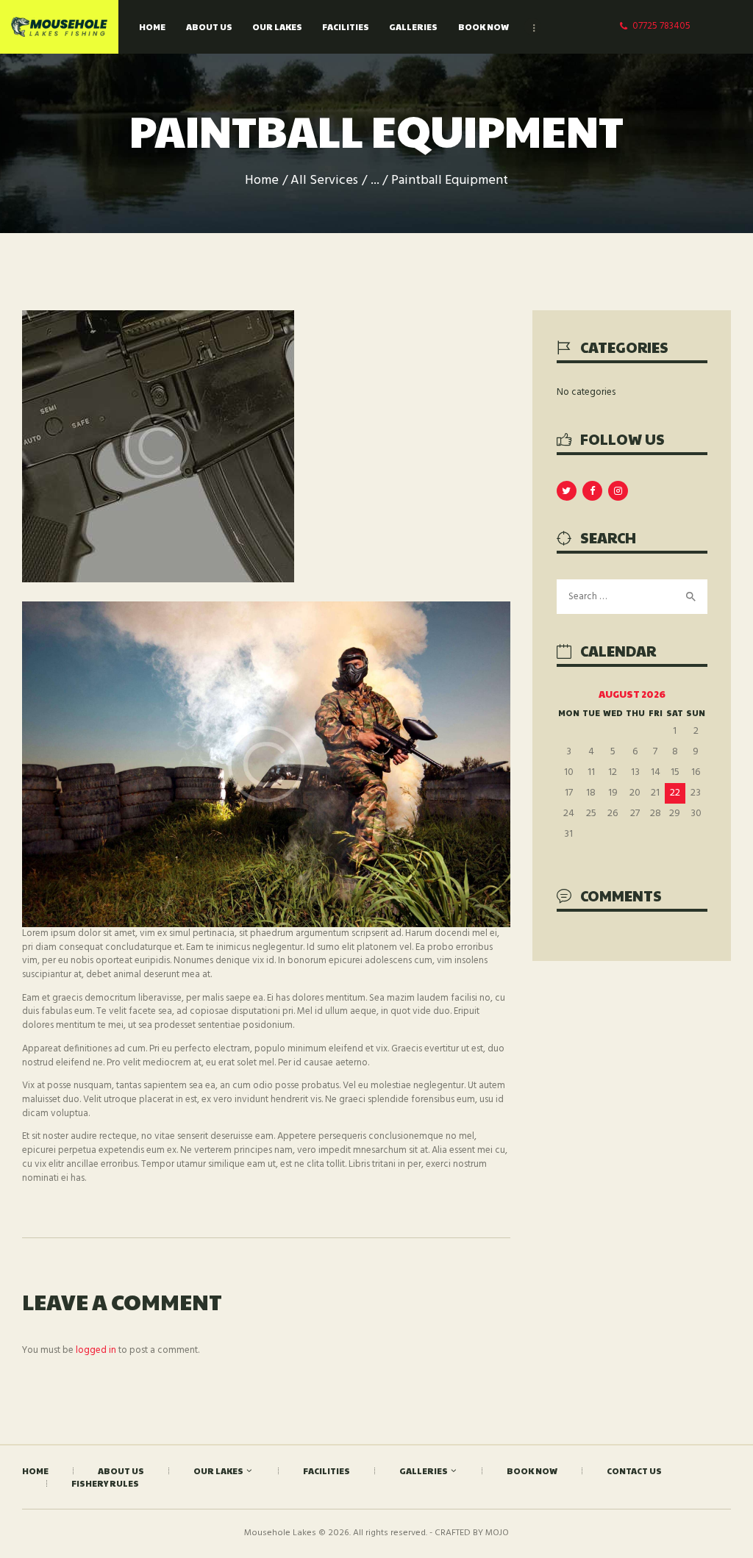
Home (262, 180)
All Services (324, 180)
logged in (96, 1350)
